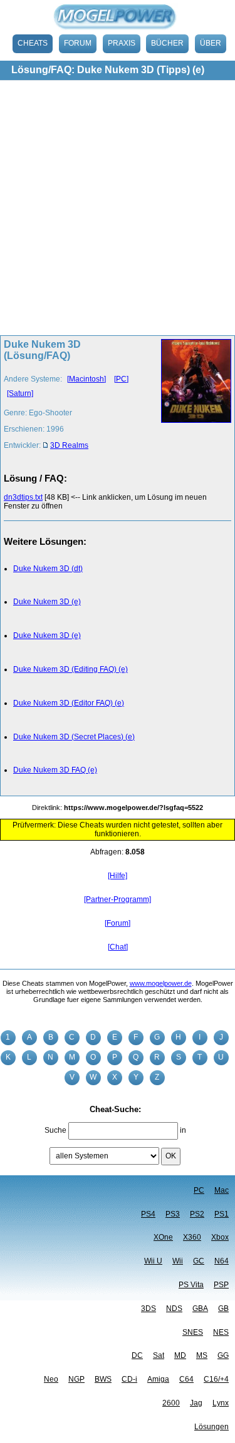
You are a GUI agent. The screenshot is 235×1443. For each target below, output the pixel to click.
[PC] (121, 379)
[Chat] (118, 947)
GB (223, 1308)
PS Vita (191, 1284)
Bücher (167, 43)
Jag (196, 1403)
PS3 (172, 1214)
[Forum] (117, 923)
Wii (177, 1261)
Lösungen (211, 1426)
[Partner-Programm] (117, 899)
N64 (221, 1261)
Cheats (33, 43)
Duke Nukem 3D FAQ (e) (55, 770)
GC (198, 1261)
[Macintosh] (86, 379)
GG (223, 1355)
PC (199, 1190)
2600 (171, 1403)
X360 (192, 1237)
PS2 (197, 1214)
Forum (77, 43)
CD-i (129, 1379)
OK (170, 1156)
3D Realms (69, 445)
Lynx (220, 1403)
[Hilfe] (117, 875)
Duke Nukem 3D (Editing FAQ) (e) (70, 669)
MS (201, 1355)
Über (210, 43)
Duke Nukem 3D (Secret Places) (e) (74, 736)
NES (221, 1332)
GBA (200, 1308)
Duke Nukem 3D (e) (47, 601)
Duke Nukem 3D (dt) (48, 568)
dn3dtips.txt (23, 497)
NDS (174, 1308)
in (183, 1130)
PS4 (148, 1214)
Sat (158, 1355)
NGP (76, 1379)
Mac (221, 1190)
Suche (55, 1130)
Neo (51, 1379)
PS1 (221, 1214)
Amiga (158, 1379)
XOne (163, 1237)
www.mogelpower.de (161, 983)
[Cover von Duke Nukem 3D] (193, 398)
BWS (103, 1379)
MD (180, 1355)
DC (137, 1355)
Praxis (121, 43)
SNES (192, 1332)
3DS (148, 1308)
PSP (221, 1284)
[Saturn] (20, 393)
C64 (186, 1379)
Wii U (153, 1261)
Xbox (220, 1237)
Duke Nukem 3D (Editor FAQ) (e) (68, 703)
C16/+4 (216, 1379)
